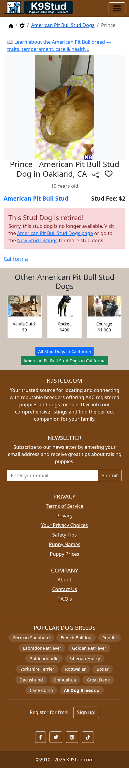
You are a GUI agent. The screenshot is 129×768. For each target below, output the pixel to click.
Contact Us (64, 589)
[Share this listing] (96, 174)
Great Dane (98, 680)
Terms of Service (64, 506)
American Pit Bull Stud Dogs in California (64, 360)
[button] (108, 173)
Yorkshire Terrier (37, 669)
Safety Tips (64, 534)
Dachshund (31, 680)
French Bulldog (76, 637)
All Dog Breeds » (82, 690)
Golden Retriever (89, 648)
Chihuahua (65, 680)
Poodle (109, 637)
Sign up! (86, 712)
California (16, 258)
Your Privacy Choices (64, 525)
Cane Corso (41, 690)
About (64, 579)
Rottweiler (75, 669)
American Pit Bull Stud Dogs (62, 25)
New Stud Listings (37, 240)
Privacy (64, 515)
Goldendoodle (43, 658)
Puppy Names (64, 544)
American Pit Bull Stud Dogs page (55, 233)
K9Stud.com (80, 759)
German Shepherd (31, 637)
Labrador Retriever (42, 648)
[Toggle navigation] (117, 8)
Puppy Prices (64, 554)
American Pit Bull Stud (36, 198)
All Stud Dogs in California (64, 351)
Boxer (103, 669)
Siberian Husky (84, 658)
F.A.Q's (64, 599)
